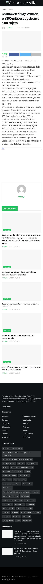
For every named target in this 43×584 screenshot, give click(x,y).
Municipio (27, 420)
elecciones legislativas (11, 484)
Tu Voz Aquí (28, 434)
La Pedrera (19, 504)
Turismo (26, 437)
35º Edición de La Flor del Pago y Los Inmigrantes (16, 454)
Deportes (5, 423)
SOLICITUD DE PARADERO (30, 512)
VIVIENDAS (27, 520)
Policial (10, 10)
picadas (6, 512)
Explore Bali (27, 484)
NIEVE (19, 508)
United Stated (8, 520)
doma (24, 480)
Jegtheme (11, 580)
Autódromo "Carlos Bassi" (12, 471)
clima (16, 480)
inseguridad (30, 500)
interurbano (7, 504)
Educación (6, 427)
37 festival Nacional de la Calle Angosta (17, 459)
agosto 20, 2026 (14, 309)
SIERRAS (15, 512)
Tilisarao (16, 516)
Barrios (5, 416)
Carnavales (7, 480)
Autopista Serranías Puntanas (22, 467)
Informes (5, 437)
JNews (9, 577)
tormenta (26, 516)
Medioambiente (29, 416)
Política (26, 427)
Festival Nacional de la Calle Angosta (16, 492)
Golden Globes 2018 (10, 496)
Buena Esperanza (9, 475)
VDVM (10, 28)
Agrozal (21, 463)
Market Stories (8, 508)
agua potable (32, 463)
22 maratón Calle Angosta (12, 448)
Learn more (6, 406)
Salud (25, 430)
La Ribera (30, 504)
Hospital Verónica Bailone (12, 500)
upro (18, 520)
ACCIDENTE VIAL (9, 463)
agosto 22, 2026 (14, 246)
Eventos (5, 430)
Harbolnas (25, 496)
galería (36, 492)
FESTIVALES (7, 488)
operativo (28, 508)
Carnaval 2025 (24, 475)
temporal (6, 516)
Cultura (5, 420)
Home (4, 10)
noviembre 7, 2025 (23, 28)
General (5, 434)
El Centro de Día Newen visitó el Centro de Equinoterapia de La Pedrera (26, 551)
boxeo (27, 471)
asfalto (5, 467)
